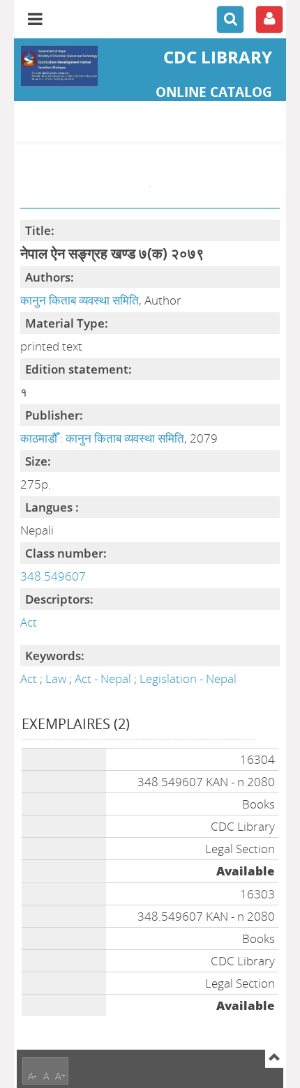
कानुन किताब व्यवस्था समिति (79, 300)
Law (57, 679)
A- (32, 1075)
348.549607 (53, 576)
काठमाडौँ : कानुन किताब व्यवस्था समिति (102, 438)
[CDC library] (59, 66)
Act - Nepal (104, 679)
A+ (60, 1075)
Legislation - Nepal (188, 679)
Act (28, 622)
